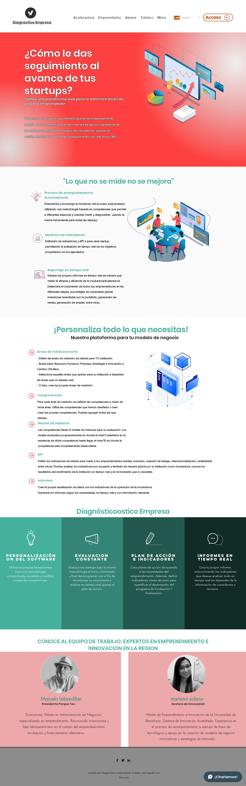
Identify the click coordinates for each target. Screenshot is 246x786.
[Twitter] (123, 760)
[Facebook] (117, 760)
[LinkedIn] (129, 760)
